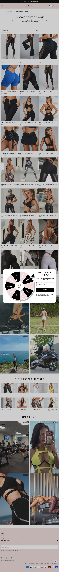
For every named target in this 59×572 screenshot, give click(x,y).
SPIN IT (45, 289)
